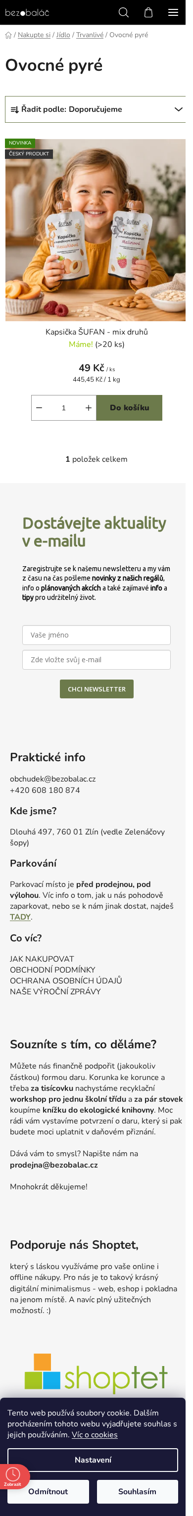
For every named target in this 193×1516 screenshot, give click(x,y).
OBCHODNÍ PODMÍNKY (53, 970)
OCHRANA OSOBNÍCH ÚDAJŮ (66, 981)
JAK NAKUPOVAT (42, 959)
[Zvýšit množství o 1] (88, 407)
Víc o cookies (95, 1434)
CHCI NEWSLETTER (97, 689)
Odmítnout (48, 1491)
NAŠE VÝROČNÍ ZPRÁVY (55, 991)
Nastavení (93, 1460)
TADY (20, 917)
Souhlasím (137, 1491)
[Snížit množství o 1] (39, 407)
